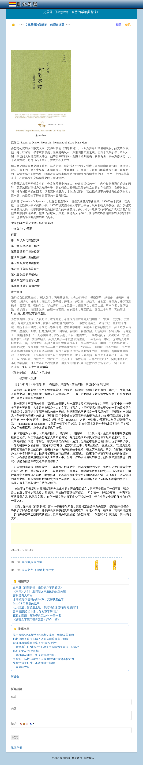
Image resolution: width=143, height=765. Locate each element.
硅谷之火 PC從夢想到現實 (38, 569)
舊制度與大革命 (22, 595)
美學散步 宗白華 (32, 562)
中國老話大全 (21, 667)
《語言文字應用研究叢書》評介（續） (36, 619)
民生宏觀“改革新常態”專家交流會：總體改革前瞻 (43, 634)
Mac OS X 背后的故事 (26, 603)
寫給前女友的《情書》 (27, 650)
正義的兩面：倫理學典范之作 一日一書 (37, 615)
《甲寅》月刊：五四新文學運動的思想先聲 (39, 591)
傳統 (128, 24)
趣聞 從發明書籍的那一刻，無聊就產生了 (38, 599)
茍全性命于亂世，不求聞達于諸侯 (34, 662)
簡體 (119, 24)
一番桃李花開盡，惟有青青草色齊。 (35, 654)
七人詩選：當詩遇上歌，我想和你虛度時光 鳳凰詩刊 (45, 607)
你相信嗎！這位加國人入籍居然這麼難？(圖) (40, 638)
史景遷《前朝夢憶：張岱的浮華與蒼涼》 (38, 587)
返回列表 (16, 747)
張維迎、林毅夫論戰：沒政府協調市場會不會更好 (43, 658)
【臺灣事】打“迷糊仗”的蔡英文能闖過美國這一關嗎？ (46, 646)
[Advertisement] (74, 38)
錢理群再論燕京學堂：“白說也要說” (35, 642)
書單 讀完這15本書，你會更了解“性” (35, 611)
